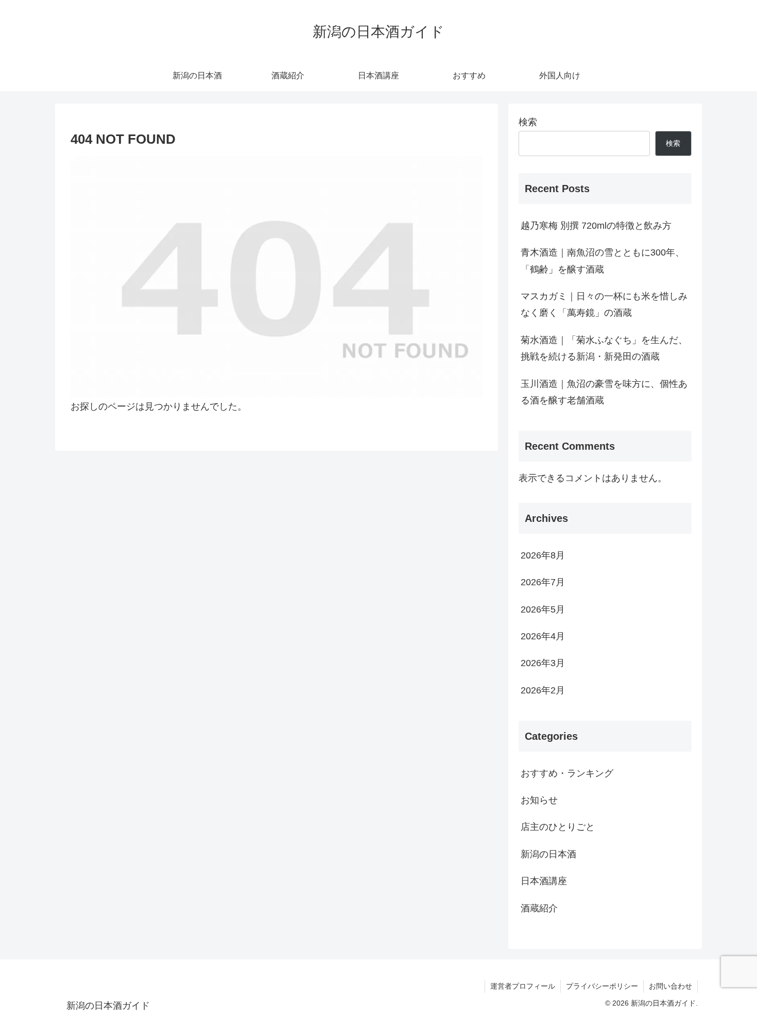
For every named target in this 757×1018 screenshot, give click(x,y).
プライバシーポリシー (602, 986)
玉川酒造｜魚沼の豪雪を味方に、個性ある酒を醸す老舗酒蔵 (604, 392)
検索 (528, 122)
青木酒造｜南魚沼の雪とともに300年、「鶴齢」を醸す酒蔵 (602, 260)
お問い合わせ (670, 986)
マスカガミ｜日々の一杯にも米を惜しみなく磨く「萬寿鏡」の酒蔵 (604, 304)
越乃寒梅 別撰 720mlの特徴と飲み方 (596, 225)
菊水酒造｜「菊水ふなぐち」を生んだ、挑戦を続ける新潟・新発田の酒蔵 (604, 348)
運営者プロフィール (522, 986)
